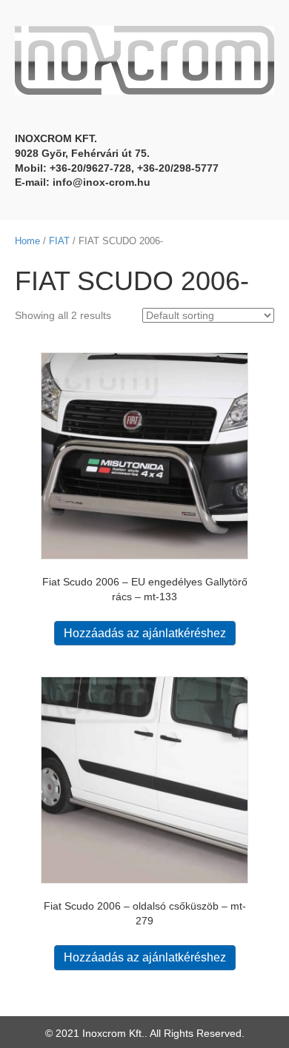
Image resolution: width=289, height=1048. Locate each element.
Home (27, 240)
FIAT (59, 240)
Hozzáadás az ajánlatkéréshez (145, 633)
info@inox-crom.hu (101, 182)
